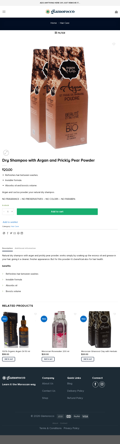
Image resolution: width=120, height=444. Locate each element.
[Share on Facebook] (7, 233)
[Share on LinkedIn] (22, 233)
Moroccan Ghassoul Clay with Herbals (99, 351)
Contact (63, 423)
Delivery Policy (75, 390)
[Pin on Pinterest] (18, 233)
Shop (45, 398)
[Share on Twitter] (11, 233)
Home (54, 23)
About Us (47, 383)
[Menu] (4, 11)
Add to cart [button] (9, 359)
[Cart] (116, 11)
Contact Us (48, 390)
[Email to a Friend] (14, 233)
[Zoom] (6, 153)
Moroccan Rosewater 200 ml (55, 351)
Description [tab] (7, 248)
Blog (69, 383)
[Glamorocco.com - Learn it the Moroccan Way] (60, 11)
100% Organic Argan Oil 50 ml (16, 351)
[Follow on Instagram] (102, 384)
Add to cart (57, 211)
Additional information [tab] (25, 248)
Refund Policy (75, 398)
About (55, 423)
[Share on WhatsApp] (4, 233)
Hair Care (64, 23)
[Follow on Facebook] (95, 384)
